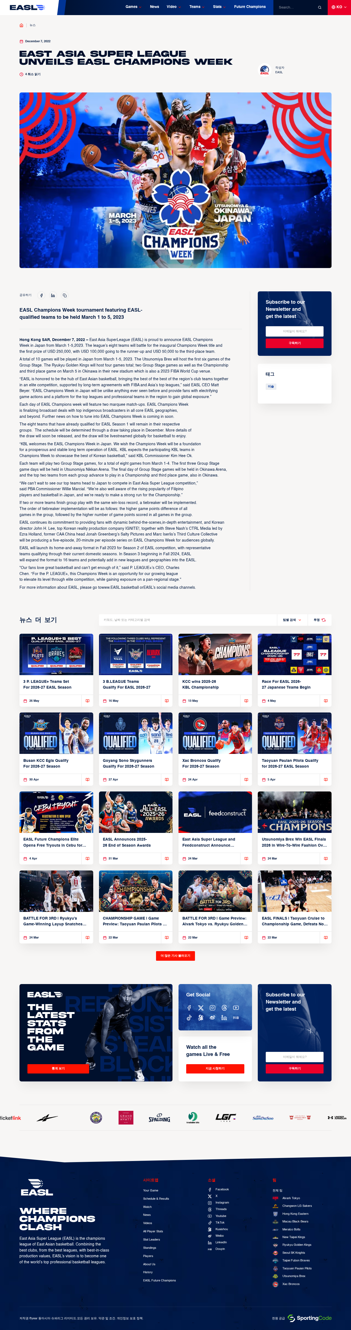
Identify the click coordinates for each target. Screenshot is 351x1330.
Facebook (222, 1189)
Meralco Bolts (291, 1229)
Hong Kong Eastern (295, 1214)
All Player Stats (153, 1231)
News (154, 7)
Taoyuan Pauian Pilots (297, 1268)
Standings (149, 1248)
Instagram (222, 1202)
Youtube (221, 1216)
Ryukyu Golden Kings (297, 1245)
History (148, 1272)
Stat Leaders (151, 1239)
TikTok (220, 1222)
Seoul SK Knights (293, 1253)
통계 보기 (58, 1068)
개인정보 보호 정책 (130, 1318)
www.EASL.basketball (120, 588)
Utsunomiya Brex (293, 1276)
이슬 (271, 386)
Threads (221, 1209)
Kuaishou (222, 1229)
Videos (147, 1223)
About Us (149, 1264)
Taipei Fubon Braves (296, 1260)
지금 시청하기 (215, 1068)
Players (148, 1256)
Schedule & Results (156, 1198)
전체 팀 (277, 1190)
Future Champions (250, 7)
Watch (147, 1207)
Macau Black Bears (295, 1221)
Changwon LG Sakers (297, 1206)
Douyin (220, 1249)
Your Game (150, 1190)
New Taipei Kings (293, 1237)
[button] (134, 7)
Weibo (220, 1236)
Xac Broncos (291, 1284)
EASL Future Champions (159, 1280)
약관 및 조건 (106, 1318)
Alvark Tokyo (291, 1198)
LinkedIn (221, 1242)
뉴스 (33, 25)
